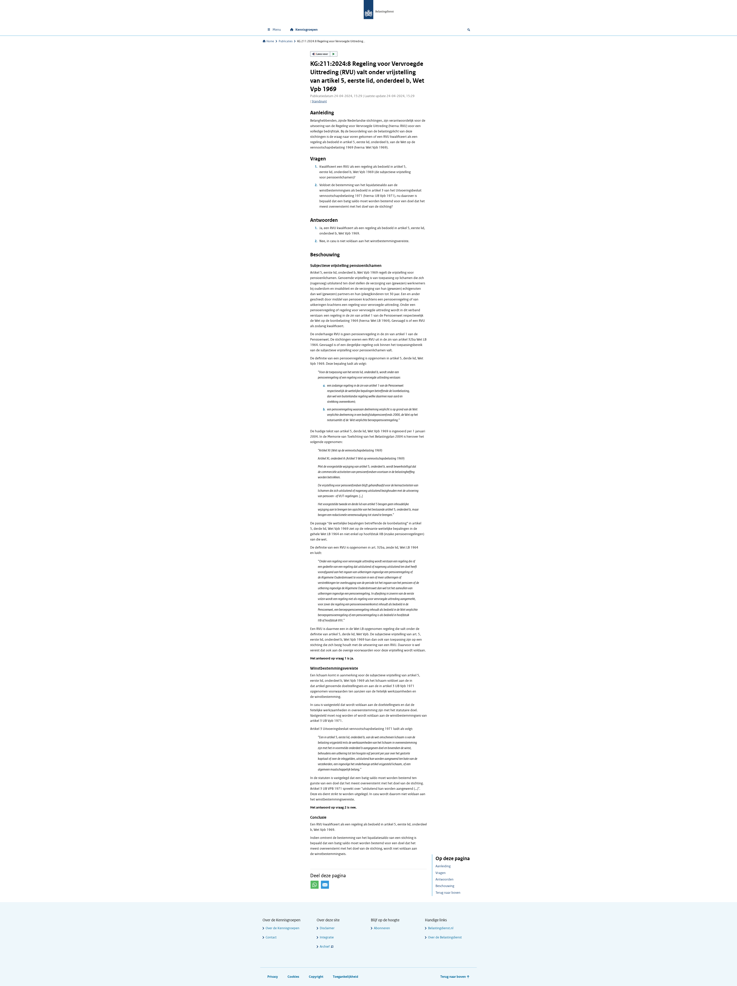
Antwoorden (444, 879)
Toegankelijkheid (345, 977)
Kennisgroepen (306, 30)
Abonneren (382, 928)
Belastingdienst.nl (440, 928)
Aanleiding (443, 866)
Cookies (293, 977)
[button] (323, 54)
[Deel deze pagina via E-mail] (325, 885)
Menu (277, 30)
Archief (325, 947)
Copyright (316, 977)
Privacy (272, 977)
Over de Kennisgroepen (282, 928)
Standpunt (319, 101)
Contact (271, 937)
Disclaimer (327, 928)
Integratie (327, 937)
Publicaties (285, 41)
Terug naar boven (447, 893)
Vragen (440, 873)
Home (270, 41)
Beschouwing (444, 886)
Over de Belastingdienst (445, 937)
